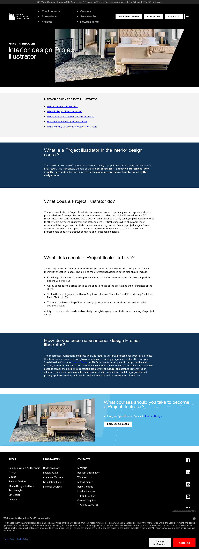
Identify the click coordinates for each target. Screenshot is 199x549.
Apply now (173, 16)
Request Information (88, 472)
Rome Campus (85, 486)
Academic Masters (53, 477)
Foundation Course (53, 482)
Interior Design (79, 362)
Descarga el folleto (118, 424)
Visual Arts (15, 499)
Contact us (153, 16)
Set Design (15, 494)
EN (187, 16)
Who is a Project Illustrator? (62, 106)
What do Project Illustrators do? (64, 111)
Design (12, 476)
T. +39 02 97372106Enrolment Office (87, 506)
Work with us (85, 477)
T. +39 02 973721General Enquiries (87, 498)
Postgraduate (50, 472)
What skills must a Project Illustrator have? (70, 116)
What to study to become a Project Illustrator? (72, 126)
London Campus (86, 491)
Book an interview (129, 16)
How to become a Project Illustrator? (67, 121)
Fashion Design (17, 481)
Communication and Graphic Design (24, 470)
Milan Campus (85, 482)
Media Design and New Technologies (21, 488)
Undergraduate (51, 468)
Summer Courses (52, 486)
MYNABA (82, 468)
